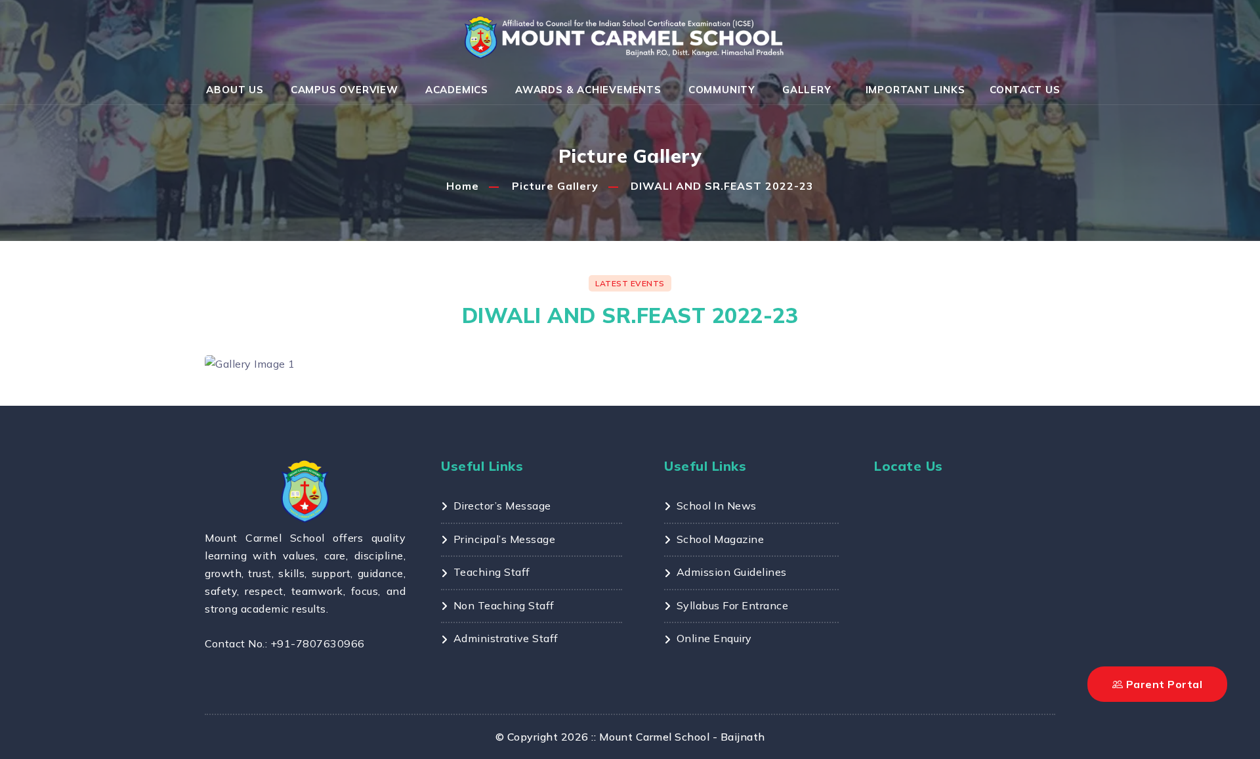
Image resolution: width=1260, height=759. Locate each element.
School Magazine (720, 539)
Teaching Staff (491, 571)
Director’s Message (502, 505)
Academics (456, 89)
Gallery (806, 89)
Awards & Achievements (588, 89)
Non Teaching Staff (504, 605)
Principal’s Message (504, 539)
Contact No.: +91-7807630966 (285, 643)
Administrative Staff (505, 638)
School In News (717, 505)
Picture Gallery (555, 185)
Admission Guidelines (732, 571)
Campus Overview (344, 89)
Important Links (915, 89)
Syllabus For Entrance (732, 605)
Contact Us (1025, 89)
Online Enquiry (714, 638)
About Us (234, 89)
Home (462, 185)
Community (721, 89)
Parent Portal (1162, 684)
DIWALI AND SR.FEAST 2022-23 (722, 185)
